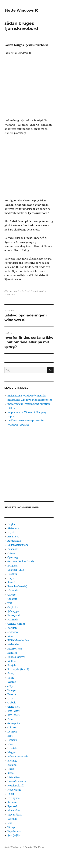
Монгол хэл (14, 648)
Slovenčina (13, 810)
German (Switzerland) (20, 561)
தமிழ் (9, 685)
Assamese (13, 536)
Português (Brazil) (18, 669)
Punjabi (11, 665)
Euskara (12, 573)
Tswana (12, 694)
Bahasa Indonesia (17, 756)
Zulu (10, 719)
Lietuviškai (13, 777)
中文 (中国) (13, 835)
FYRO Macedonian (18, 640)
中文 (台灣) (13, 715)
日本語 (11, 768)
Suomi (11, 582)
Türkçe (11, 827)
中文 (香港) (13, 710)
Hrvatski (12, 748)
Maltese (12, 661)
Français (12, 739)
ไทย (9, 822)
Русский (12, 806)
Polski (11, 793)
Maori (10, 636)
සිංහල (10, 673)
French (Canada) (17, 586)
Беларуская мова (18, 544)
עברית (10, 744)
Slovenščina (14, 814)
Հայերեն (12, 607)
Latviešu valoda (16, 781)
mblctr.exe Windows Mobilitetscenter (29, 399)
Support (13, 291)
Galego (11, 594)
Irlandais (12, 590)
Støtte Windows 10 (21, 10)
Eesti (10, 735)
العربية (10, 532)
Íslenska (12, 760)
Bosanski (12, 549)
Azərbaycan (14, 540)
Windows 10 (38, 291)
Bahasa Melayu (16, 656)
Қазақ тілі (13, 615)
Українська (14, 831)
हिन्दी (9, 602)
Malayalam (13, 644)
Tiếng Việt (13, 706)
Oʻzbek (11, 702)
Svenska (12, 818)
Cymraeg (12, 557)
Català (11, 553)
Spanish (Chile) (16, 569)
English (11, 524)
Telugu (11, 690)
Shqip (10, 677)
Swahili (11, 681)
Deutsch (12, 731)
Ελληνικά (12, 565)
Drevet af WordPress (34, 847)
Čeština (11, 727)
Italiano (12, 764)
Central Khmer (16, 623)
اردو (10, 698)
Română (12, 802)
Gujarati (12, 598)
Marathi (12, 652)
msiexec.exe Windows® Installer (26, 395)
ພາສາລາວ (12, 632)
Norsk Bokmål (15, 785)
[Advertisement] (29, 88)
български (13, 723)
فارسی (10, 578)
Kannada (12, 619)
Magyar (11, 752)
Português (13, 798)
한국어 (11, 773)
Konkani (12, 627)
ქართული (13, 611)
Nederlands (14, 789)
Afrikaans (13, 528)
